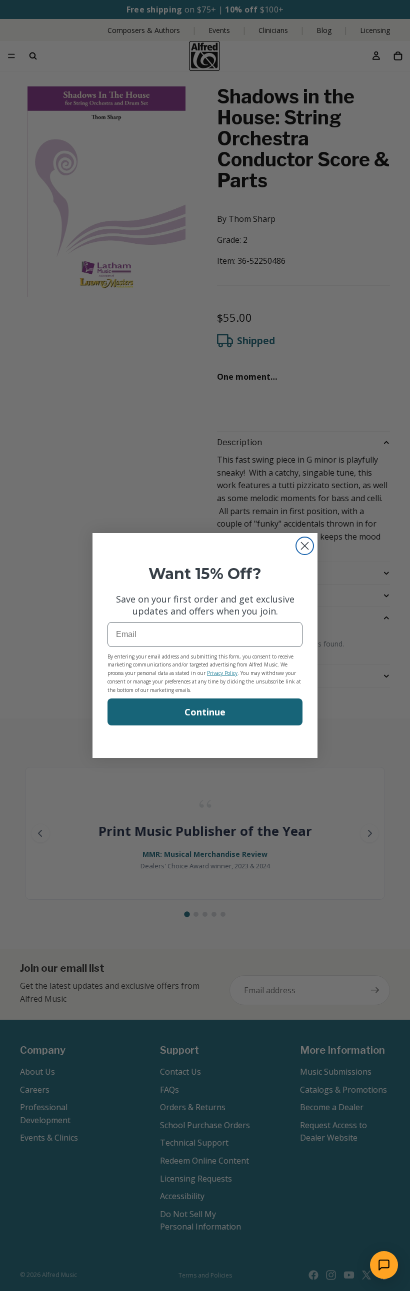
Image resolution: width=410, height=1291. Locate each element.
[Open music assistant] (384, 1265)
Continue (205, 712)
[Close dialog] (305, 546)
